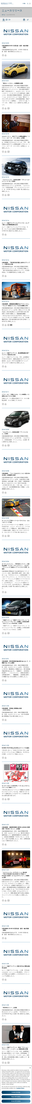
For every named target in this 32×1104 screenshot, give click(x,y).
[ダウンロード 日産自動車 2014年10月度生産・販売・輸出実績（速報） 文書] (5, 938)
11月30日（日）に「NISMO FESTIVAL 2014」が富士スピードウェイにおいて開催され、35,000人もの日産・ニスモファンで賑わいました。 (15, 752)
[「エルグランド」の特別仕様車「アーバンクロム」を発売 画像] (8, 445)
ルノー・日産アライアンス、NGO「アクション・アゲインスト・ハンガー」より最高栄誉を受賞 (16, 1048)
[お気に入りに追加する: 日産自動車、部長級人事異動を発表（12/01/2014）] (3, 720)
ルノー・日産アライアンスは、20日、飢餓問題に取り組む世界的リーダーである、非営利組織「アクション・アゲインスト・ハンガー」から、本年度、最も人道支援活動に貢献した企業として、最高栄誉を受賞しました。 (15, 1055)
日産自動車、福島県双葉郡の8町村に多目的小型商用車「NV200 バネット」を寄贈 (16, 828)
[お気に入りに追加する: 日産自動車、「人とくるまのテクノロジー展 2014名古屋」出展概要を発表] (3, 493)
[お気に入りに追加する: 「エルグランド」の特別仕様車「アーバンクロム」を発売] (3, 445)
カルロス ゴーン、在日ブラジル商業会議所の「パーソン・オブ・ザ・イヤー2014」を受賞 (16, 137)
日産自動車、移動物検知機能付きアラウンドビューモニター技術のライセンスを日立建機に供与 (15, 304)
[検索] (27, 3)
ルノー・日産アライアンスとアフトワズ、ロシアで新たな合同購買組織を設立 (15, 223)
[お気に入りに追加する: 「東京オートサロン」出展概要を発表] (3, 108)
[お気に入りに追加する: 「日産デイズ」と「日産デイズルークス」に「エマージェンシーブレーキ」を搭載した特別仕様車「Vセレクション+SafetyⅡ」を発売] (3, 633)
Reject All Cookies (15, 1096)
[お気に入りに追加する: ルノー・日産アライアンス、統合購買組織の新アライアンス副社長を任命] (3, 366)
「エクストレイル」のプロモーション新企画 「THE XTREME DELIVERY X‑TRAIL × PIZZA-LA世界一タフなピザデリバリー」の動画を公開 (15, 875)
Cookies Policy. (20, 1088)
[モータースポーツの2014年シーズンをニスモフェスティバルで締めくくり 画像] (8, 799)
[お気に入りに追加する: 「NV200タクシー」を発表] (3, 1019)
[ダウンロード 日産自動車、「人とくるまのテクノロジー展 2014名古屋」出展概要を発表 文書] (5, 492)
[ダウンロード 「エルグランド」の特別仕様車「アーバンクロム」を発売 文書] (5, 445)
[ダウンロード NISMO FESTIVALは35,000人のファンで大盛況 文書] (5, 758)
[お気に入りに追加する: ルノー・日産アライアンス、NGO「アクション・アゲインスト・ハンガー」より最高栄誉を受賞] (3, 1063)
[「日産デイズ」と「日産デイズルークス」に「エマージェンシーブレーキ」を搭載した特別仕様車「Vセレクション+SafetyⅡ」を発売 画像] (8, 633)
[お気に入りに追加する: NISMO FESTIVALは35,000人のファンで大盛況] (3, 758)
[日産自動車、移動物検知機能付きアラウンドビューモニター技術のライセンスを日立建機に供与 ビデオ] (11, 325)
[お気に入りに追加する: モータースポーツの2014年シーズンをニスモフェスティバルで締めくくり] (3, 799)
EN (23, 3)
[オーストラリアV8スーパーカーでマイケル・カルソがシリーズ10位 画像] (8, 536)
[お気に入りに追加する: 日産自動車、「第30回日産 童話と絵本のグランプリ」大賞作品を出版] (3, 276)
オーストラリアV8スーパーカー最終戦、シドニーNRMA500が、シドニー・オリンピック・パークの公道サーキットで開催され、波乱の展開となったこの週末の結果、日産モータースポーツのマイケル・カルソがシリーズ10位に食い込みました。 (16, 528)
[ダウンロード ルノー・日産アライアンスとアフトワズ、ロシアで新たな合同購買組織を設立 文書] (5, 234)
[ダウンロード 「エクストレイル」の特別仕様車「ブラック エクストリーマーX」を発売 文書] (5, 195)
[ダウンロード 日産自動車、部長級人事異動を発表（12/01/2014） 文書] (5, 720)
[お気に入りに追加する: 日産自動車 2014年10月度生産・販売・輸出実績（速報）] (3, 938)
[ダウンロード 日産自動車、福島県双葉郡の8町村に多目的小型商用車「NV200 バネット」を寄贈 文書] (5, 844)
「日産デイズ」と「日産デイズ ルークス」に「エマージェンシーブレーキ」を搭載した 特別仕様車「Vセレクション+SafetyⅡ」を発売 (16, 627)
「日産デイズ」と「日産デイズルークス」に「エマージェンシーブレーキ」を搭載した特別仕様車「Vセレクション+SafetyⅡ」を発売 (15, 621)
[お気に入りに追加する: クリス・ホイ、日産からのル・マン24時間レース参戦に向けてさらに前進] (3, 404)
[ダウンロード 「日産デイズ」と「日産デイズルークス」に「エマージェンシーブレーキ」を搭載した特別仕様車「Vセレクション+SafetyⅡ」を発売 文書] (5, 633)
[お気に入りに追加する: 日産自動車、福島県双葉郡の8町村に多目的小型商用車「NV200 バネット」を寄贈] (3, 844)
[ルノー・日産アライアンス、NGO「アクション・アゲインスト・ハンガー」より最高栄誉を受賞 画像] (8, 1062)
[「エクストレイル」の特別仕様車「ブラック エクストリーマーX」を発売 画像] (8, 195)
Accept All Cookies (16, 1101)
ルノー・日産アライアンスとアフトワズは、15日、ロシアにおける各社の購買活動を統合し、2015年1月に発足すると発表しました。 (15, 229)
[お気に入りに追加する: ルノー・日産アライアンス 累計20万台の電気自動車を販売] (3, 980)
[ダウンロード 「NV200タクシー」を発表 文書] (5, 1019)
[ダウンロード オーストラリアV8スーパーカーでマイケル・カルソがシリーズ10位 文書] (5, 536)
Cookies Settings (16, 1092)
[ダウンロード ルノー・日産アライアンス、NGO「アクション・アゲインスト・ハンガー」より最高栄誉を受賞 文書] (5, 1062)
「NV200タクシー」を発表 (9, 1007)
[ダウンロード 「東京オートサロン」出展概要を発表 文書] (5, 108)
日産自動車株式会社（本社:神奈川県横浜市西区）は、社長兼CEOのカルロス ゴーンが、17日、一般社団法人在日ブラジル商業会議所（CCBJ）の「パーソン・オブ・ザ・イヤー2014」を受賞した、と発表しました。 (16, 144)
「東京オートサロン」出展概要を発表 (12, 83)
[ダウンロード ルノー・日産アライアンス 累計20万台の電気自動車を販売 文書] (5, 979)
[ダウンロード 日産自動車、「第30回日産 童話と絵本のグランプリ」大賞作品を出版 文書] (5, 276)
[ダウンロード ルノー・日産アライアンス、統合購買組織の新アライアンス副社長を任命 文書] (5, 366)
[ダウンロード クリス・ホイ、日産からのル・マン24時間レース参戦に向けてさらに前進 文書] (5, 404)
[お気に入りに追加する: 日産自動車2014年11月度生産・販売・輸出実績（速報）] (3, 55)
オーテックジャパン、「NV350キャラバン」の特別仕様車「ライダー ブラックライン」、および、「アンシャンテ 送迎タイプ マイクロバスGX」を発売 (16, 566)
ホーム (3, 14)
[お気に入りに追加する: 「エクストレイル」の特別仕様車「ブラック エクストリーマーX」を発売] (3, 195)
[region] (16, 1085)
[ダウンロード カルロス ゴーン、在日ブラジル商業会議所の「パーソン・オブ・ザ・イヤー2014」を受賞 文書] (5, 151)
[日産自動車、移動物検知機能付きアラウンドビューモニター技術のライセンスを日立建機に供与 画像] (8, 325)
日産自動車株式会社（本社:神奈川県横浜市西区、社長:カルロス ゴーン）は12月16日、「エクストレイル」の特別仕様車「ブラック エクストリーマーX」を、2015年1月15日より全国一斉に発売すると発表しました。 (16, 187)
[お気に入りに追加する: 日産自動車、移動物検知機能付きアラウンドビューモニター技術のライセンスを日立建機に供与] (3, 325)
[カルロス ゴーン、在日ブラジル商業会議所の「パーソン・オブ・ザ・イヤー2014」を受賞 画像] (8, 151)
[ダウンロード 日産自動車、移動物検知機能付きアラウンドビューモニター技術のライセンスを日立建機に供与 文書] (5, 325)
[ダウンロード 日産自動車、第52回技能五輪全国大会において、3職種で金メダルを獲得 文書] (5, 680)
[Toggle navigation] (30, 3)
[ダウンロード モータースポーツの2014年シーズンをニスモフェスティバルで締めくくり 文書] (5, 799)
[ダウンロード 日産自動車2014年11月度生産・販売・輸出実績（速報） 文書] (5, 55)
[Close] (30, 1068)
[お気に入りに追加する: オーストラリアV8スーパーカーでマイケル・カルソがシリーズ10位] (3, 536)
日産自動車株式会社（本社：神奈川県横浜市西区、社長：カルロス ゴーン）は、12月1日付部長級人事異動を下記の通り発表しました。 (15, 714)
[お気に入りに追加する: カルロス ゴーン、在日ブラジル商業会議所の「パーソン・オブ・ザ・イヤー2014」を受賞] (3, 152)
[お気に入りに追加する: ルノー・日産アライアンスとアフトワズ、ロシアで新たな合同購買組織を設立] (3, 235)
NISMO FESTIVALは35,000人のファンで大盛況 (15, 748)
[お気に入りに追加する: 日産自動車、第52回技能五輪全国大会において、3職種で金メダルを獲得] (3, 680)
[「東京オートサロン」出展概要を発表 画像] (8, 108)
